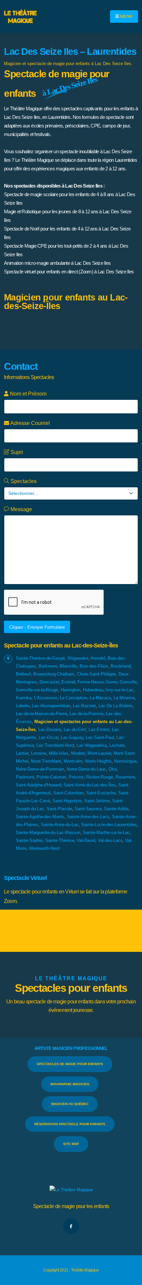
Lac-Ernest (99, 729)
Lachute (116, 745)
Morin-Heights (98, 761)
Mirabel (78, 753)
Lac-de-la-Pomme (86, 713)
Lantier (22, 753)
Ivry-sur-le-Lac (119, 689)
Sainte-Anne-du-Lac (60, 824)
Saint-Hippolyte (67, 800)
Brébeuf (23, 674)
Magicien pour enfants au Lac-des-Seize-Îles (65, 301)
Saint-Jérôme (97, 800)
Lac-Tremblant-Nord (55, 745)
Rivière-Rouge (99, 777)
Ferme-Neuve (90, 681)
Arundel (97, 658)
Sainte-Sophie (29, 840)
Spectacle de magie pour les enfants (71, 1206)
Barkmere (48, 666)
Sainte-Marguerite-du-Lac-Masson (48, 832)
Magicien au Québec (70, 1104)
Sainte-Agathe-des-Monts (40, 816)
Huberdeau (93, 689)
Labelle (22, 705)
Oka (113, 769)
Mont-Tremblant (46, 761)
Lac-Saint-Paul (100, 737)
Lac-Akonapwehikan (51, 705)
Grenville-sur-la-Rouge (37, 689)
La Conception (73, 697)
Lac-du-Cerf (75, 729)
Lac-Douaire (49, 729)
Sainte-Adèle (116, 808)
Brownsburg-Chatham (53, 674)
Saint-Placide (59, 808)
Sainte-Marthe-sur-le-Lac (106, 832)
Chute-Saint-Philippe (96, 674)
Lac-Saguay (72, 737)
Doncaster (49, 681)
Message (20, 509)
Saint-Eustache (101, 792)
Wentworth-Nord (44, 848)
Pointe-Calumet (51, 777)
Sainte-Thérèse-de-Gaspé (40, 658)
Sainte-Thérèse (59, 840)
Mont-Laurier (99, 753)
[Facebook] (71, 1226)
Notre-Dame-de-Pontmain (40, 769)
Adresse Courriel (29, 423)
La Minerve (124, 697)
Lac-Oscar (48, 737)
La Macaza (100, 697)
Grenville (128, 681)
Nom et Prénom (28, 394)
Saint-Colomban (68, 792)
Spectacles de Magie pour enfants (70, 1064)
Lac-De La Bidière (115, 705)
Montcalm (73, 761)
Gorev (111, 681)
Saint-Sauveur (88, 808)
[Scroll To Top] (130, 1277)
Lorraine (38, 753)
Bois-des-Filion (94, 666)
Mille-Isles (58, 753)
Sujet (16, 452)
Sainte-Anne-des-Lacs (88, 816)
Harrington (70, 689)
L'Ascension (45, 697)
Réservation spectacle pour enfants (69, 1124)
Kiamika (23, 697)
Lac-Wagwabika (92, 745)
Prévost (76, 777)
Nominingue (125, 761)
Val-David (86, 840)
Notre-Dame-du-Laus (86, 769)
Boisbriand (121, 666)
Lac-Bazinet (84, 705)
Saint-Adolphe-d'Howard (38, 784)
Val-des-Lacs (110, 840)
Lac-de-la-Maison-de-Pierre (41, 713)
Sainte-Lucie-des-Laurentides (109, 824)
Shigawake (77, 658)
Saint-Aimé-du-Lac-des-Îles (90, 784)
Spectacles (23, 481)
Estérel (68, 681)
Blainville (68, 666)
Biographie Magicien (70, 1084)
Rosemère (125, 777)
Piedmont (25, 777)
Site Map (71, 1144)
